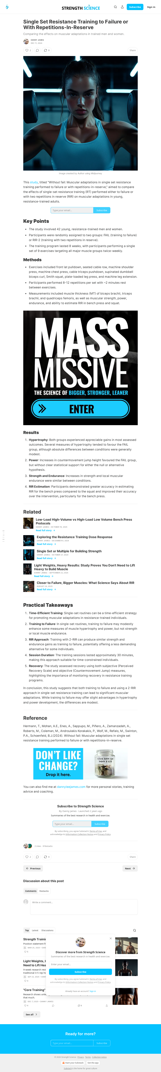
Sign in (151, 6)
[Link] (18, 221)
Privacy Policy (104, 982)
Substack (68, 1068)
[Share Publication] (122, 7)
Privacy (81, 1057)
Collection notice (99, 1057)
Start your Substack (74, 1062)
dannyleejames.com (71, 787)
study (34, 182)
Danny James (37, 40)
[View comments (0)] (37, 50)
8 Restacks (48, 846)
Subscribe (135, 6)
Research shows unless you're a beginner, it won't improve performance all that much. (63, 996)
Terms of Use (96, 979)
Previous (35, 868)
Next (128, 868)
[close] (110, 938)
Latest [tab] (35, 930)
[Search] (115, 7)
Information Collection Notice (79, 982)
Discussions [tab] (47, 930)
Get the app (93, 1062)
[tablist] (36, 891)
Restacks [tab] (44, 891)
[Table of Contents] (3, 536)
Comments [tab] (30, 891)
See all (29, 1014)
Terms (88, 1057)
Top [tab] (27, 930)
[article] (80, 998)
